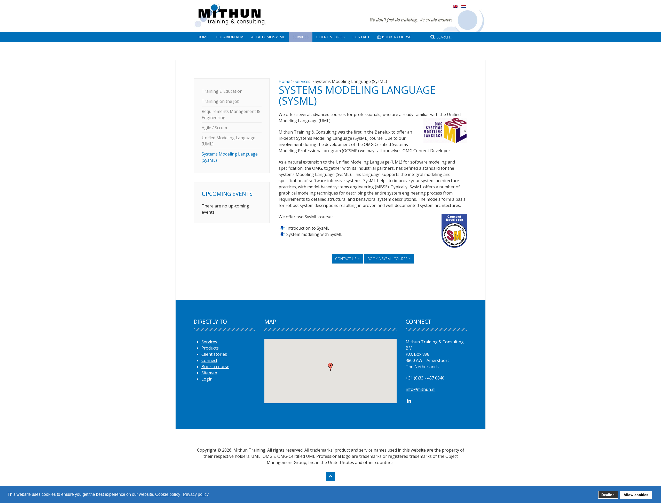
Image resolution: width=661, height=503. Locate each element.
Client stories (214, 354)
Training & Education (222, 91)
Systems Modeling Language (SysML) (230, 157)
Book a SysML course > (389, 258)
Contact (361, 36)
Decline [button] (608, 495)
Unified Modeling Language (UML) (228, 141)
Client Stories (330, 36)
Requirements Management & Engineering (231, 114)
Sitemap (209, 373)
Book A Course (396, 36)
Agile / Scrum (214, 127)
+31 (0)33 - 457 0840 (425, 378)
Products (210, 348)
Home (203, 36)
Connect (209, 360)
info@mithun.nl (420, 389)
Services (301, 36)
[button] (330, 367)
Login (207, 379)
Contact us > (347, 258)
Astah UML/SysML (268, 36)
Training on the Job (221, 101)
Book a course (215, 366)
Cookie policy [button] (167, 494)
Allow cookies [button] (636, 495)
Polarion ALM (229, 36)
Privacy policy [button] (196, 494)
